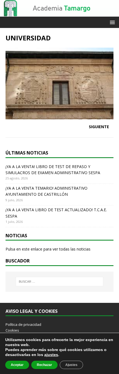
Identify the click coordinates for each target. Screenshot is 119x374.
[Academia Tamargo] (59, 13)
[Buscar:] (59, 281)
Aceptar (17, 365)
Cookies (12, 330)
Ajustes (71, 365)
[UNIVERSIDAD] (59, 115)
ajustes (51, 354)
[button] (111, 22)
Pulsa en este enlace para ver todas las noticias (48, 249)
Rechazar (44, 365)
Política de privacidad (23, 324)
